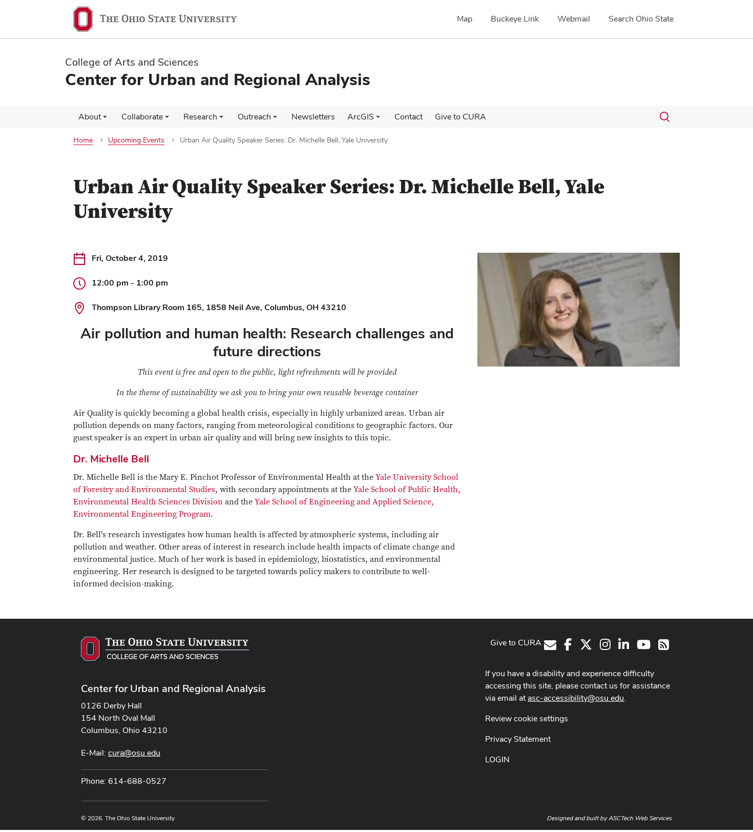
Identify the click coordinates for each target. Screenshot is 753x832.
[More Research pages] (221, 119)
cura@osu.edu (134, 752)
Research (200, 116)
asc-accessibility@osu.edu (576, 698)
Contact (408, 116)
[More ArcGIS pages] (378, 119)
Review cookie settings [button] (526, 718)
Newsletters (313, 116)
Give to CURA (460, 116)
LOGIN (497, 759)
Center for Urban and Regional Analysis (173, 688)
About (89, 116)
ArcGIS (360, 116)
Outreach (254, 116)
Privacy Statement (518, 739)
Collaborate (142, 116)
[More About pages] (105, 119)
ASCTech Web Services (640, 818)
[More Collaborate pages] (167, 119)
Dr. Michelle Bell (111, 458)
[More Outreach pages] (275, 119)
